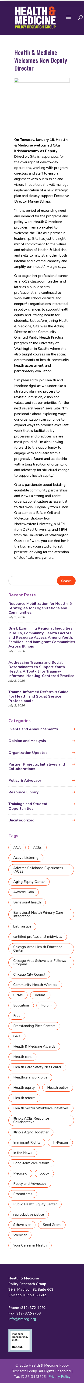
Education (21, 1005)
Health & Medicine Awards (34, 1046)
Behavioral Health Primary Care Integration (38, 914)
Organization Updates (28, 752)
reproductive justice (28, 1214)
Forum (46, 1005)
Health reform (24, 1098)
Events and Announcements (33, 729)
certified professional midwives (37, 936)
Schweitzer (22, 1224)
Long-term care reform (31, 1163)
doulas (40, 995)
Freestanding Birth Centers (34, 1026)
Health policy (57, 1087)
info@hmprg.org (22, 1319)
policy (44, 1173)
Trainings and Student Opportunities (28, 806)
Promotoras (22, 1194)
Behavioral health (27, 902)
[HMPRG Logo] (35, 18)
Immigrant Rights (26, 1142)
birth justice (22, 926)
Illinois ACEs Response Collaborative (31, 1120)
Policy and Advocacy (29, 1183)
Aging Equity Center (29, 881)
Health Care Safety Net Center (37, 1067)
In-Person (60, 1142)
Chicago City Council (29, 974)
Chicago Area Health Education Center (38, 949)
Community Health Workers (35, 984)
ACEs (37, 847)
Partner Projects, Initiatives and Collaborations (36, 766)
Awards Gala (23, 892)
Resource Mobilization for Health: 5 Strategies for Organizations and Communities (40, 608)
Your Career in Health (30, 1245)
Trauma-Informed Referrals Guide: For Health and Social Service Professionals (39, 696)
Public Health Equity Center (35, 1204)
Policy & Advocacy (24, 780)
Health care (22, 1056)
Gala (17, 1036)
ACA (17, 847)
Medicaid (20, 1173)
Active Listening (25, 857)
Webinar (20, 1235)
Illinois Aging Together (31, 1132)
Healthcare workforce (30, 1077)
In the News (22, 1152)
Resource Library (23, 792)
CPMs (18, 995)
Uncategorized (21, 820)
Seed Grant (52, 1224)
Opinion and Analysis (27, 740)
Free (16, 1015)
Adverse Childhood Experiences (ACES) (38, 870)
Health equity (24, 1087)
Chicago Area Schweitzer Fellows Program (39, 962)
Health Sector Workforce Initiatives (41, 1108)
